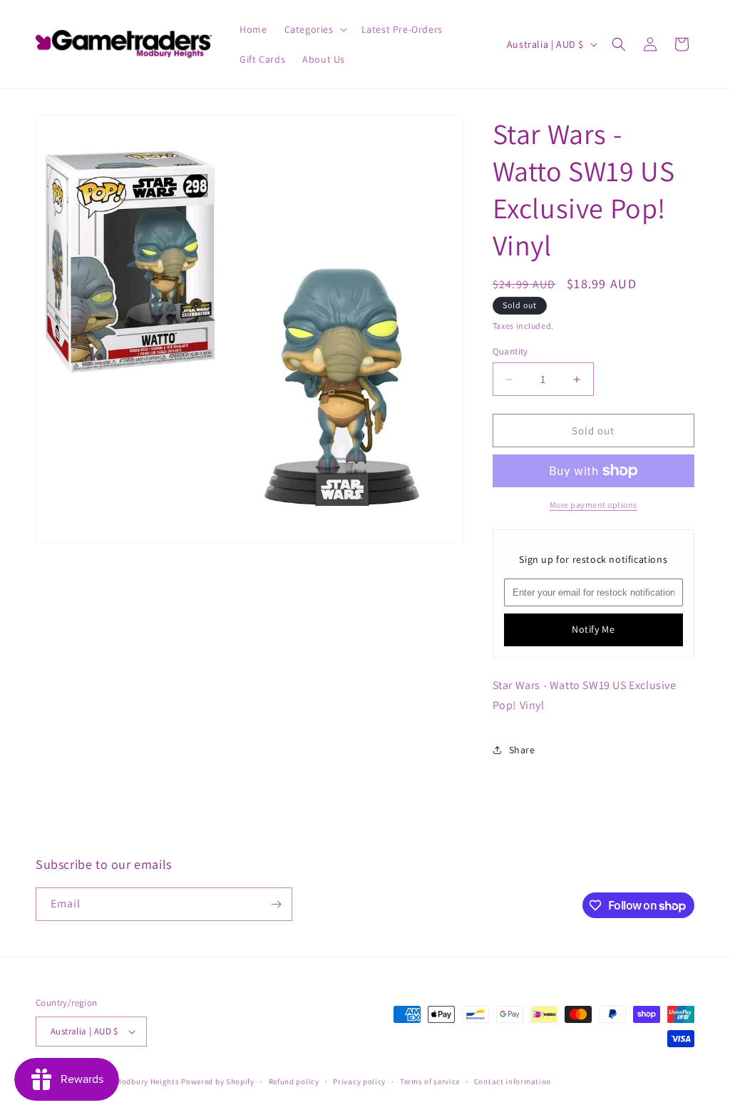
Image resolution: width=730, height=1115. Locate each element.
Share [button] (522, 749)
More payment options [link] (593, 504)
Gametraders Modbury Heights (122, 1081)
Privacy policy (359, 1081)
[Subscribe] (276, 904)
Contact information (512, 1081)
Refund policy (294, 1081)
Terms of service (430, 1081)
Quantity (510, 351)
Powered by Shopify (218, 1081)
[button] (314, 29)
